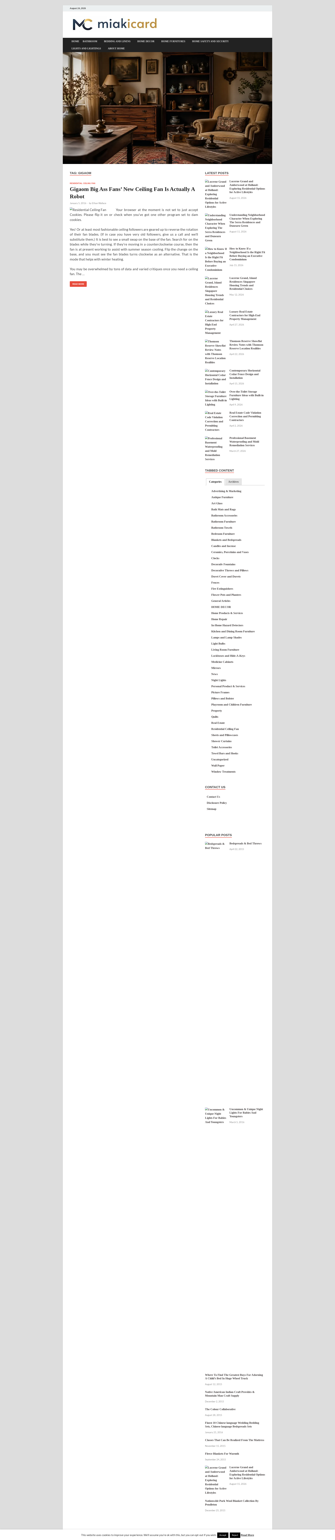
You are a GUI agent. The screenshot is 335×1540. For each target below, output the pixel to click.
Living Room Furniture (225, 649)
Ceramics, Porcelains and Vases (230, 552)
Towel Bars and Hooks (224, 753)
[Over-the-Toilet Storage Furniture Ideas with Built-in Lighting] (216, 392)
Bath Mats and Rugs (223, 509)
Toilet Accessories (221, 747)
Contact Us (213, 796)
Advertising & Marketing (226, 491)
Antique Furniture (222, 497)
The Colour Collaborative (220, 1409)
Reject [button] (235, 1535)
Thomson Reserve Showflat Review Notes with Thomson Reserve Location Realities (246, 345)
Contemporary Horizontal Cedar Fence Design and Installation (244, 374)
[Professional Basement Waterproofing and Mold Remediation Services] (216, 438)
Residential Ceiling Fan (82, 183)
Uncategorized (219, 759)
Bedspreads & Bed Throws (245, 843)
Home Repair (219, 619)
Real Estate (218, 722)
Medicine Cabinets (222, 661)
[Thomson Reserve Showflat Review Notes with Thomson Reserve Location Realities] (216, 341)
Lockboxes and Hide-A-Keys (228, 655)
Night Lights (218, 680)
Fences (215, 582)
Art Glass (216, 503)
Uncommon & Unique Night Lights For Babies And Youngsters (246, 1113)
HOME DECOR (145, 41)
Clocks (215, 558)
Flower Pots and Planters (226, 594)
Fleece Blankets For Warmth (222, 1453)
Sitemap (211, 808)
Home (75, 41)
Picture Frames (220, 692)
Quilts (214, 716)
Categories (215, 481)
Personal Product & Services (228, 686)
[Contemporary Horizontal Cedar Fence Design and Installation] (216, 371)
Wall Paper (218, 765)
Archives (233, 481)
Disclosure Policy (217, 802)
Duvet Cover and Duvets (226, 576)
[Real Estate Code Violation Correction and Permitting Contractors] (216, 413)
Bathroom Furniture (223, 521)
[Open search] (263, 42)
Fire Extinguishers (222, 588)
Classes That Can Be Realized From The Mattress (234, 1440)
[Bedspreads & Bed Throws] (216, 843)
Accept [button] (222, 1535)
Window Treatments (223, 771)
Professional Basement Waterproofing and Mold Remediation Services (244, 441)
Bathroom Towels (221, 527)
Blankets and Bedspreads (226, 539)
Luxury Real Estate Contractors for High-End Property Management (244, 315)
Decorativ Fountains (223, 564)
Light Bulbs (218, 643)
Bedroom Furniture (223, 533)
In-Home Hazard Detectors (227, 625)
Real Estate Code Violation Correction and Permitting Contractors (245, 416)
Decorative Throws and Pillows (229, 570)
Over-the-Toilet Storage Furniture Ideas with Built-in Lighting (246, 395)
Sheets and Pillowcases (224, 735)
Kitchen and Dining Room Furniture (233, 631)
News (214, 674)
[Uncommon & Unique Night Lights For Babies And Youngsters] (216, 1109)
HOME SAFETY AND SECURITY (210, 41)
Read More (77, 283)
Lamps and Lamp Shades (226, 637)
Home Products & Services (227, 613)
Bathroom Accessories (224, 515)
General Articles (220, 600)
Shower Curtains (221, 741)
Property (216, 710)
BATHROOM (90, 41)
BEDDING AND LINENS (117, 41)
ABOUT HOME (116, 48)
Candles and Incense (223, 546)
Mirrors (216, 667)
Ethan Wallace (99, 203)
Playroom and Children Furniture (231, 704)
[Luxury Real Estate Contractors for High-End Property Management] (216, 312)
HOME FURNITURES (173, 41)
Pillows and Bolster (222, 698)
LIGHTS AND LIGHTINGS (86, 48)
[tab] (215, 481)
